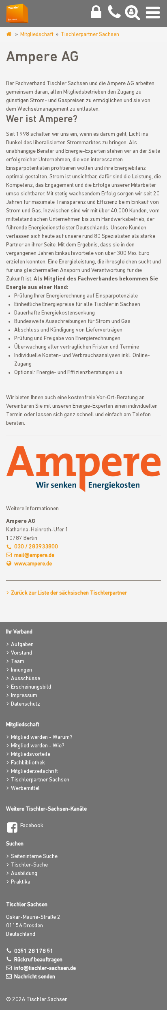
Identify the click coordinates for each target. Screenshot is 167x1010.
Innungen (21, 670)
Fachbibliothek (28, 763)
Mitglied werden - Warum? (42, 737)
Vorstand (21, 653)
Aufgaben (22, 645)
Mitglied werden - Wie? (37, 746)
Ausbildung (24, 874)
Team (17, 662)
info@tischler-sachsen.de (45, 968)
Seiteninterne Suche (34, 857)
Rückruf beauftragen (38, 960)
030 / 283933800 (36, 547)
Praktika (20, 882)
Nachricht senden (34, 977)
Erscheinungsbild (31, 687)
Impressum (24, 696)
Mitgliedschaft (37, 35)
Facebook (31, 826)
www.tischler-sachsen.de (9, 34)
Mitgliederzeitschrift (34, 771)
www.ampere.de (33, 564)
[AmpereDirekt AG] (83, 469)
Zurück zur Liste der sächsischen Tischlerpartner (69, 593)
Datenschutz (25, 704)
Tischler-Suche (29, 865)
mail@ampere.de (34, 555)
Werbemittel (25, 788)
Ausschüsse (25, 679)
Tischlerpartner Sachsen (90, 35)
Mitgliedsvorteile (30, 754)
